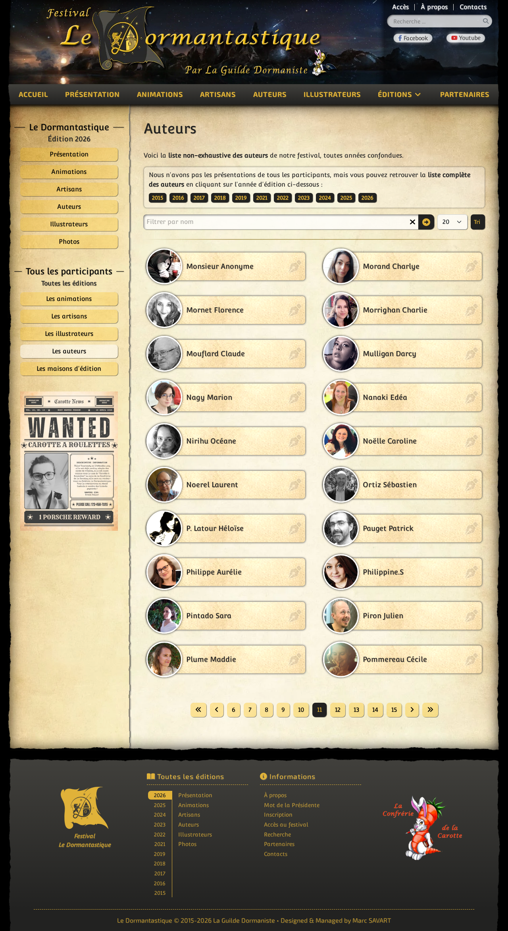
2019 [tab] (159, 853)
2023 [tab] (159, 824)
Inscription (278, 814)
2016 (178, 198)
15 (394, 709)
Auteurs (270, 94)
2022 (283, 198)
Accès (400, 7)
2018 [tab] (159, 863)
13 (356, 709)
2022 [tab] (159, 834)
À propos (434, 7)
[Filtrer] (426, 221)
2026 (367, 198)
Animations (160, 94)
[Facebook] (413, 38)
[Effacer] (412, 221)
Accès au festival (286, 824)
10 (301, 709)
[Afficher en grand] (69, 461)
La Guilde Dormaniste (244, 920)
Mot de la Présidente (291, 805)
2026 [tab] (160, 795)
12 (338, 709)
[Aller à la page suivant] (412, 710)
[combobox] (440, 21)
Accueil (33, 94)
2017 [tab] (159, 873)
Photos (187, 843)
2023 (304, 198)
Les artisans (69, 316)
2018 (220, 198)
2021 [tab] (159, 843)
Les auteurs (69, 351)
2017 (199, 198)
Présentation (92, 94)
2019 (241, 198)
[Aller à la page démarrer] (198, 710)
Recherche (277, 834)
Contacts (473, 7)
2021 (261, 198)
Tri (478, 222)
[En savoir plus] (424, 822)
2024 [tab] (160, 814)
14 (375, 709)
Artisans (218, 94)
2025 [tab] (159, 805)
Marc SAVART (371, 920)
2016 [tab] (159, 883)
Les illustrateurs (69, 333)
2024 (325, 198)
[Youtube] (465, 37)
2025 (346, 198)
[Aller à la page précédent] (216, 710)
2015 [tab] (159, 892)
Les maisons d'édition (69, 368)
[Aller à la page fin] (430, 710)
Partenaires (464, 94)
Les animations (69, 299)
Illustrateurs (332, 94)
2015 (157, 198)
